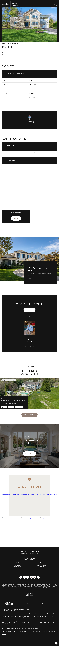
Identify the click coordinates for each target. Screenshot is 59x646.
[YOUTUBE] (38, 577)
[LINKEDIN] (24, 577)
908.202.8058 (18, 565)
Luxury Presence (32, 603)
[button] (29, 453)
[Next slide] (56, 394)
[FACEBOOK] (27, 577)
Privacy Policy (54, 603)
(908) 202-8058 (30, 121)
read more (30, 278)
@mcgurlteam (29, 487)
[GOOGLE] (34, 577)
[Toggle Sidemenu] (55, 4)
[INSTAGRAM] (20, 577)
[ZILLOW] (31, 577)
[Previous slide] (2, 394)
